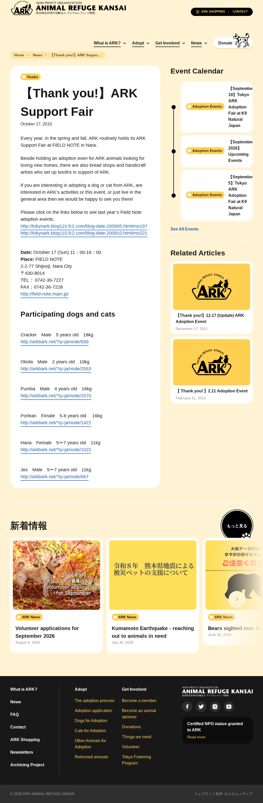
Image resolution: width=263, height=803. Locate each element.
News (196, 43)
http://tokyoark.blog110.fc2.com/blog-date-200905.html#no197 (84, 226)
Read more (196, 737)
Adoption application (93, 710)
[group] (56, 595)
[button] (237, 599)
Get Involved (167, 43)
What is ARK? (107, 43)
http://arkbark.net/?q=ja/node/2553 (56, 368)
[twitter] (201, 707)
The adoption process (94, 700)
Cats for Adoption (90, 730)
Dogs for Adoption (91, 720)
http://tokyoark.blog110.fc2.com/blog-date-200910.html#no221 (84, 233)
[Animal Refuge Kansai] (68, 8)
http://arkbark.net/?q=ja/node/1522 (56, 449)
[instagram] (215, 707)
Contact (18, 727)
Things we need (136, 737)
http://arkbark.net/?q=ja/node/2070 (56, 395)
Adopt (138, 43)
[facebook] (187, 707)
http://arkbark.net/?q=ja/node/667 (55, 476)
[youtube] (229, 707)
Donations (131, 727)
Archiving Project (27, 765)
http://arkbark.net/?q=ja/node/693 (55, 341)
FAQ (14, 714)
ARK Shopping (25, 739)
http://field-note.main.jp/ (45, 294)
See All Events (185, 229)
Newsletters (21, 752)
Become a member (139, 700)
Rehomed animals (91, 757)
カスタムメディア (238, 794)
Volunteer (130, 747)
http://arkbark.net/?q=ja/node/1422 (56, 422)
